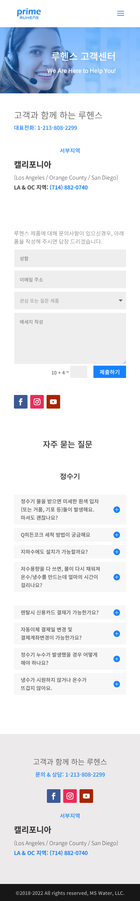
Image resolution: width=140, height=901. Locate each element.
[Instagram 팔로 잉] (37, 402)
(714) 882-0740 (69, 187)
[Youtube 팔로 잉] (53, 402)
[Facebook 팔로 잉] (21, 402)
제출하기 (110, 372)
